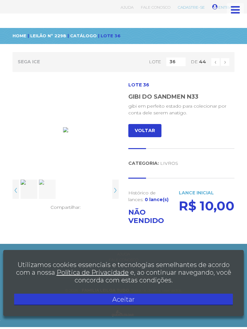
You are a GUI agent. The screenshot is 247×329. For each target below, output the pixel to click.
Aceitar (123, 299)
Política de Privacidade (93, 272)
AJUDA (127, 7)
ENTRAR (225, 7)
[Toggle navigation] (235, 10)
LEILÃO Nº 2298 (48, 35)
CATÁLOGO (83, 35)
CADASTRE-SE (191, 7)
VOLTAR (145, 130)
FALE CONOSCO (155, 7)
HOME (19, 35)
